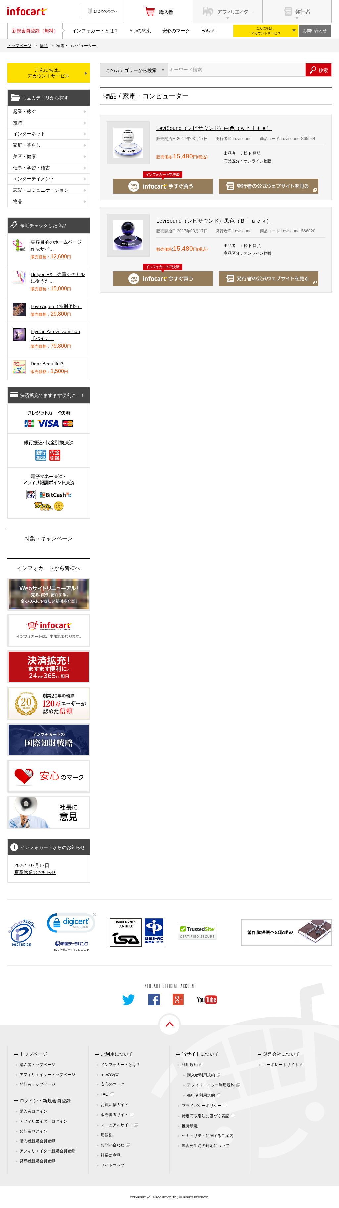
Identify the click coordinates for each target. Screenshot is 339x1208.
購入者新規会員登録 (37, 1141)
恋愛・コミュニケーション (41, 190)
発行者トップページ (37, 1084)
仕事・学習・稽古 (31, 167)
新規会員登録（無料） (35, 30)
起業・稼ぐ (24, 111)
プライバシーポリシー (201, 1105)
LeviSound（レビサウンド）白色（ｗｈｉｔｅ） (214, 128)
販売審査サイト (114, 1114)
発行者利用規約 (201, 1095)
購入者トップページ (37, 1064)
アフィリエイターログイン (43, 1121)
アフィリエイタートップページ (47, 1074)
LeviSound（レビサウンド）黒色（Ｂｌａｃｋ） (214, 221)
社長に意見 (111, 1155)
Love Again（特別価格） (56, 306)
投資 (17, 122)
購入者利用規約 (201, 1075)
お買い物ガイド (114, 1104)
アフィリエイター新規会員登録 (47, 1151)
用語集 (107, 1135)
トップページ (19, 45)
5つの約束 (140, 30)
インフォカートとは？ (95, 30)
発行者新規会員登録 (37, 1161)
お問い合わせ (315, 30)
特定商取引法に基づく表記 (205, 1116)
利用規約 (190, 1064)
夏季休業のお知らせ (35, 872)
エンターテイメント (34, 178)
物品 (44, 45)
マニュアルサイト (116, 1125)
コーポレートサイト (281, 1064)
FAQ (206, 30)
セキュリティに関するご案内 (207, 1135)
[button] (71, 924)
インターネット (29, 133)
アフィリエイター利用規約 (211, 1085)
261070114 (83, 949)
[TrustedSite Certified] (197, 932)
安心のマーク (176, 30)
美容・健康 (24, 156)
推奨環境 (190, 1126)
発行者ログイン (33, 1131)
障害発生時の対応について (205, 1145)
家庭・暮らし (27, 145)
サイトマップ (112, 1165)
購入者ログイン (33, 1111)
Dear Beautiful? (47, 363)
